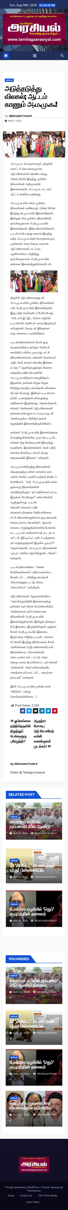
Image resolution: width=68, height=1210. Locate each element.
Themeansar (33, 1190)
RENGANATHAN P (20, 116)
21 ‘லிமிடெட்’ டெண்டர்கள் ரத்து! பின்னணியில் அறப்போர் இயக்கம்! (32, 870)
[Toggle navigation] (35, 56)
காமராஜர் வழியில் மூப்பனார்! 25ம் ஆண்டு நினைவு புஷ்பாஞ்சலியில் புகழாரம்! (30, 828)
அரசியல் (9, 80)
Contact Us (26, 1195)
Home (11, 1195)
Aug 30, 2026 (21, 992)
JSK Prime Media (47, 1195)
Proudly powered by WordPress (22, 1187)
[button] (62, 55)
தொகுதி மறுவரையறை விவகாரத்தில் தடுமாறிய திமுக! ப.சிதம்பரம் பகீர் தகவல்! (30, 1110)
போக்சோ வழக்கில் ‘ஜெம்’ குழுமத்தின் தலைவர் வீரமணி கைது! (32, 913)
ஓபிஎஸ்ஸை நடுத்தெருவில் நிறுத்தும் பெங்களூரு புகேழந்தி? (20, 731)
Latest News (32, 1202)
